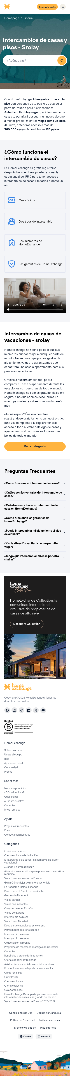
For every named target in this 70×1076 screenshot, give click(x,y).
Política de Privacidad (22, 1020)
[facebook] (7, 710)
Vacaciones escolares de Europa (23, 878)
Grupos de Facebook (16, 895)
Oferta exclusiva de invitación (21, 855)
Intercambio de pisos (16, 917)
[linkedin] (29, 710)
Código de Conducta (49, 1012)
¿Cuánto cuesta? (14, 801)
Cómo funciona (13, 972)
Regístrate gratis (47, 7)
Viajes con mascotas (16, 904)
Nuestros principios (15, 788)
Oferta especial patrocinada (20, 959)
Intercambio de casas (16, 934)
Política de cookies (49, 1020)
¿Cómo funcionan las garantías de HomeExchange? (26, 519)
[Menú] (63, 7)
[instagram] (14, 710)
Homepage (11, 18)
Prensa (8, 771)
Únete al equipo (13, 754)
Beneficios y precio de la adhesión (23, 955)
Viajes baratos (12, 899)
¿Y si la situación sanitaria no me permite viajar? (31, 545)
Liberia (28, 18)
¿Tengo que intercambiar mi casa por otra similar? (31, 557)
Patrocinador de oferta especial (22, 929)
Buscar (61, 60)
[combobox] (35, 60)
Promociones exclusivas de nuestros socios (28, 968)
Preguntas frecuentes (16, 826)
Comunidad (11, 767)
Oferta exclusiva (13, 981)
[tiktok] (21, 710)
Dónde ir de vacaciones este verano (24, 925)
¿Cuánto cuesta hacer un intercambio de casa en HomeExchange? (31, 507)
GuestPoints (11, 796)
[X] (36, 710)
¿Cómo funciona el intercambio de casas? (32, 483)
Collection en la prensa (17, 942)
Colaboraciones (13, 990)
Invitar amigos (12, 809)
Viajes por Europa (14, 912)
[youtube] (43, 710)
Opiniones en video (15, 851)
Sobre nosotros (13, 750)
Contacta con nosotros (17, 834)
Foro (7, 830)
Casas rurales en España (18, 908)
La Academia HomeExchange (21, 886)
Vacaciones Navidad (16, 921)
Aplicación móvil (13, 763)
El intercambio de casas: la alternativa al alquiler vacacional (31, 861)
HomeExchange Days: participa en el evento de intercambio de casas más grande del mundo (31, 996)
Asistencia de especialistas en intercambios (29, 964)
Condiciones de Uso (20, 1012)
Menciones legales (25, 1027)
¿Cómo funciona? (14, 792)
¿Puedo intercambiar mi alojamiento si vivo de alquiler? (32, 532)
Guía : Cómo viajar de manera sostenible (27, 882)
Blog (6, 758)
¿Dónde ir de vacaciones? (19, 866)
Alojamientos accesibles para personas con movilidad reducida (35, 872)
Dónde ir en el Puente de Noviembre (24, 891)
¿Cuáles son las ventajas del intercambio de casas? (33, 494)
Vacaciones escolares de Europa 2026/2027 (29, 1001)
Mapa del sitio (48, 1027)
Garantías (9, 805)
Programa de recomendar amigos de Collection (31, 947)
